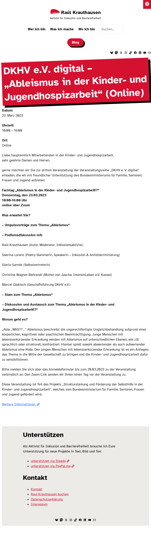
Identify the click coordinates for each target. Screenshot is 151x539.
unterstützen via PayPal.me (51, 466)
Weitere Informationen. (19, 404)
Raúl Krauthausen (81, 12)
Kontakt (36, 489)
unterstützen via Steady (48, 461)
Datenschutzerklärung (47, 499)
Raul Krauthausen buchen (50, 494)
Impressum (39, 504)
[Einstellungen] (147, 4)
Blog (75, 42)
